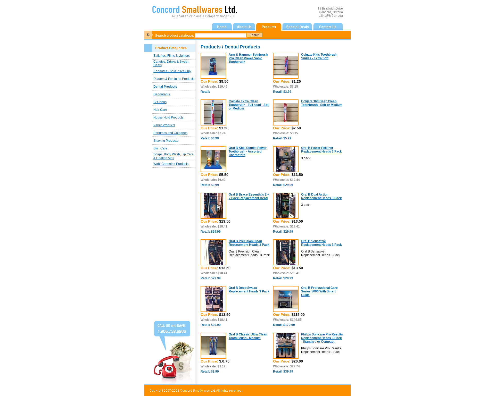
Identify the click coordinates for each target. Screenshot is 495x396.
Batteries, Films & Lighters (171, 55)
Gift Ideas (160, 102)
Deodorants (161, 94)
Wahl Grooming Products (170, 164)
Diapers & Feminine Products (173, 79)
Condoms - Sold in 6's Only (172, 71)
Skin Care (160, 148)
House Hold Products (168, 117)
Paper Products (164, 125)
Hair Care (160, 110)
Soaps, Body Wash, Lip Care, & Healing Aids (173, 156)
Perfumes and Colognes (170, 133)
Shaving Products (165, 140)
